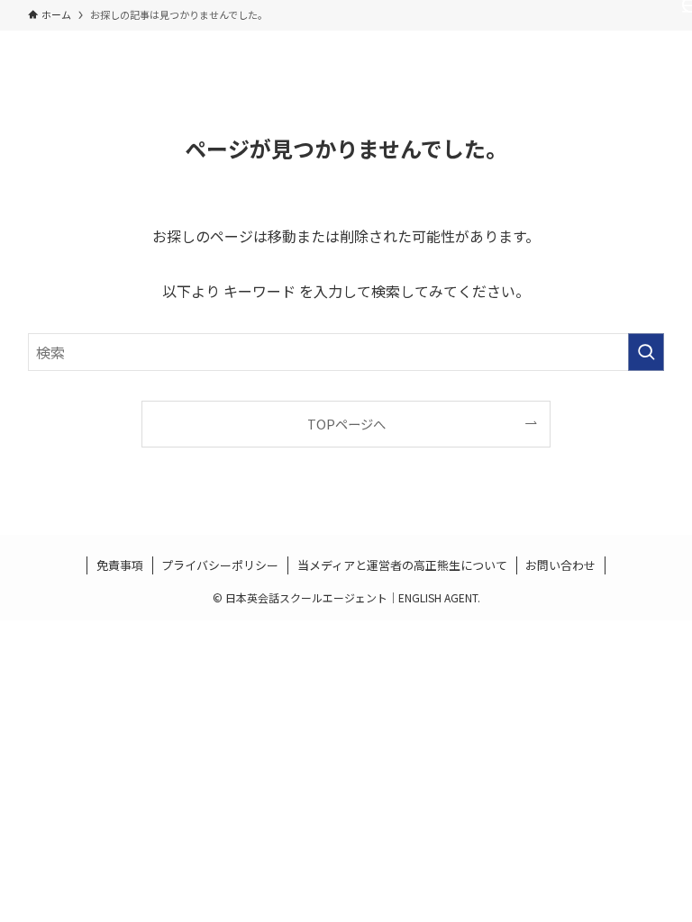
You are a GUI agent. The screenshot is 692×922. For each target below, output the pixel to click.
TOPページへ (346, 423)
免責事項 (119, 565)
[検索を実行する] (646, 352)
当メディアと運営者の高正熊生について (402, 565)
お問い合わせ (560, 565)
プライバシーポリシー (219, 565)
